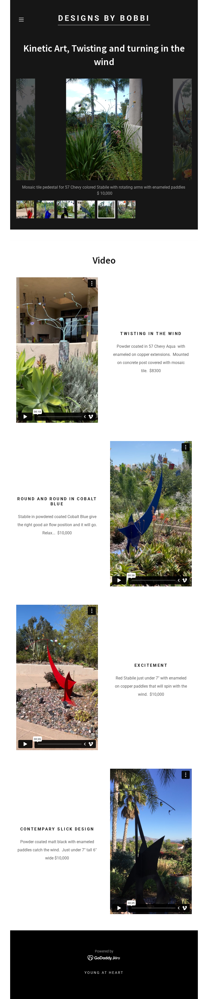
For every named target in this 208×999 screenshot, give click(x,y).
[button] (29, 19)
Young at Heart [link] (104, 973)
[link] (104, 19)
